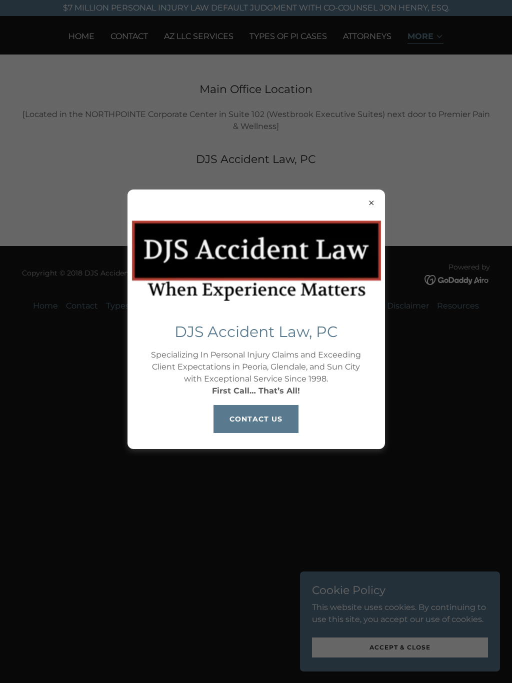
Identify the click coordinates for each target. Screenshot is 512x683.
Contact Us (256, 419)
